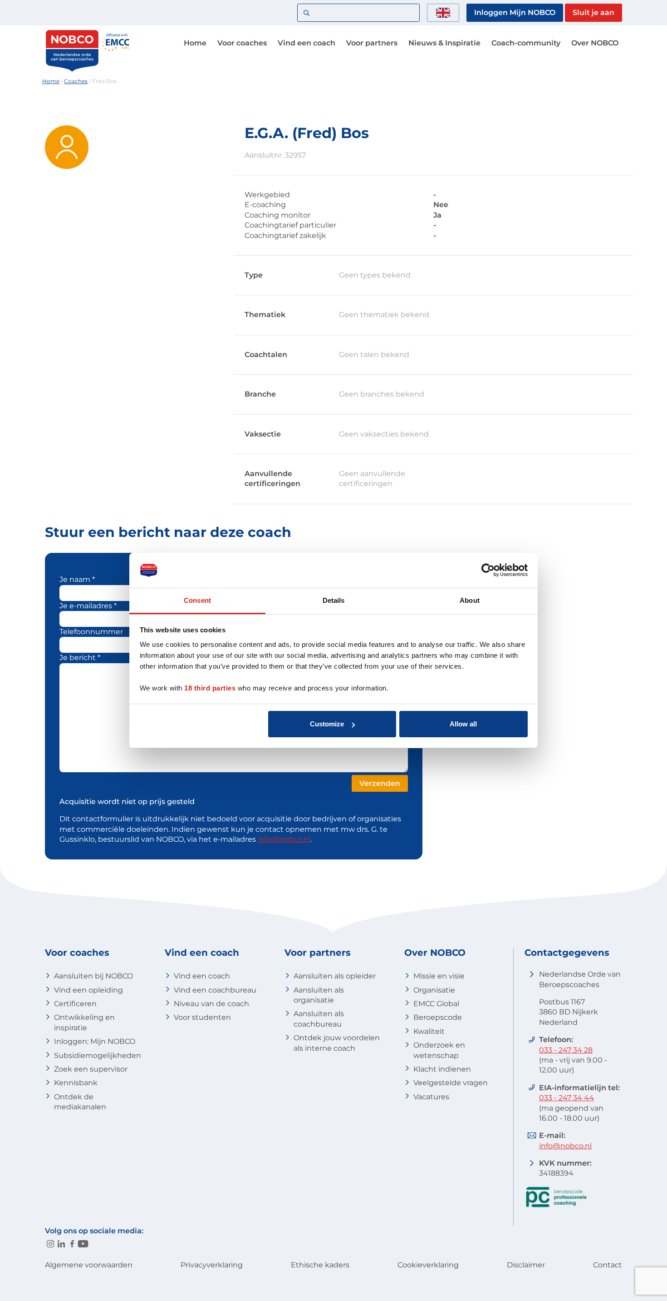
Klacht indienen (442, 1069)
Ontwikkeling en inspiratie (84, 1022)
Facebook (72, 1243)
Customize (327, 724)
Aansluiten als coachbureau (319, 1018)
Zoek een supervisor (91, 1069)
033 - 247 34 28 (566, 1050)
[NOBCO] (72, 70)
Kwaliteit (429, 1031)
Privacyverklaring (212, 1265)
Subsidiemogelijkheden (97, 1055)
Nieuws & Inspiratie (444, 43)
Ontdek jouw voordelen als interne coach (337, 1042)
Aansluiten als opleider (335, 976)
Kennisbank (76, 1082)
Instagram (50, 1243)
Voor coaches (242, 43)
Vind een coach (306, 43)
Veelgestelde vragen (450, 1082)
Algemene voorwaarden (88, 1265)
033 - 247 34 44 (566, 1097)
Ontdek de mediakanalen (80, 1101)
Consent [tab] (197, 600)
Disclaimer (526, 1265)
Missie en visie (439, 976)
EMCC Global (436, 1003)
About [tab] (470, 600)
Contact (607, 1265)
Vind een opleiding (88, 990)
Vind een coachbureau (215, 990)
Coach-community (525, 43)
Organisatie (434, 990)
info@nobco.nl (284, 839)
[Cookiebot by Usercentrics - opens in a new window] (488, 570)
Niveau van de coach (211, 1003)
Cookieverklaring (428, 1265)
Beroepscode (437, 1017)
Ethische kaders (320, 1265)
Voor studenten (202, 1017)
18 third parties (209, 688)
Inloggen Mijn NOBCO (514, 12)
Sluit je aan (593, 12)
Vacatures (431, 1096)
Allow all (463, 724)
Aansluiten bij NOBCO (93, 976)
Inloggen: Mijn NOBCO (94, 1041)
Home (195, 43)
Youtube (83, 1243)
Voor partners (371, 43)
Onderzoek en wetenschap (439, 1050)
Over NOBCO (594, 43)
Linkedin (61, 1243)
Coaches (76, 81)
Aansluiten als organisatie (319, 995)
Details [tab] (334, 600)
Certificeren (75, 1003)
